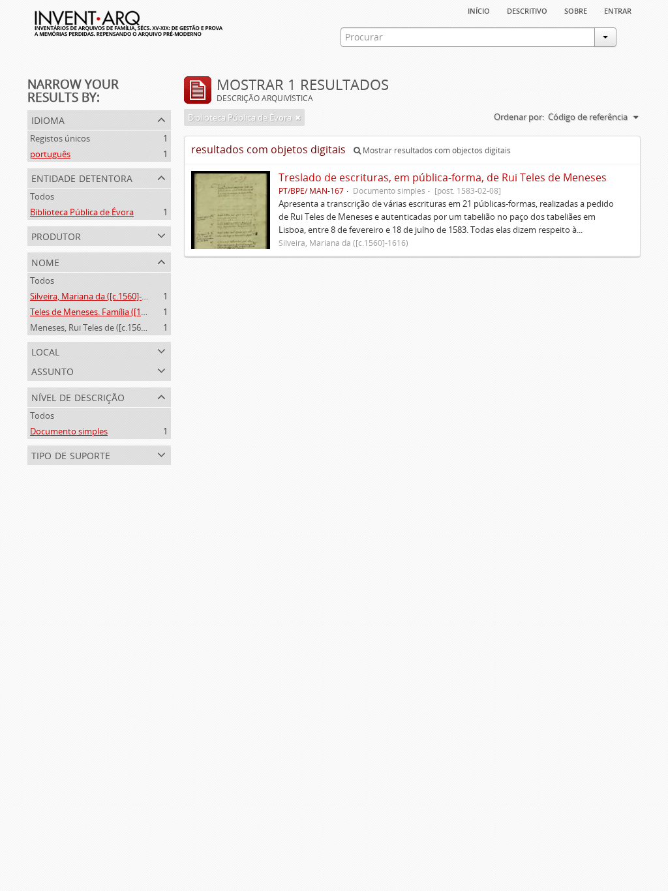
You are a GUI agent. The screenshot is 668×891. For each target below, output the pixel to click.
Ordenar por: (519, 117)
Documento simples (69, 431)
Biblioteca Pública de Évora (82, 212)
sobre (575, 10)
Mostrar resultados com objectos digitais (436, 150)
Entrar (617, 10)
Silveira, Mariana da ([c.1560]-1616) (96, 296)
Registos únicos (60, 138)
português (50, 154)
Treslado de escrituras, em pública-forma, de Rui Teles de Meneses (443, 177)
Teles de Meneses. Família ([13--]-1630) (103, 312)
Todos (42, 196)
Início (479, 10)
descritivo (527, 10)
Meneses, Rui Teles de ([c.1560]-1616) (101, 327)
